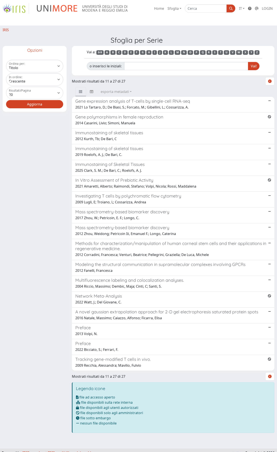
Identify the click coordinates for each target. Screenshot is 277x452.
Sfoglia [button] (173, 8)
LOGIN (267, 8)
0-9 (100, 52)
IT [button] (240, 8)
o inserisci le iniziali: (106, 66)
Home (159, 8)
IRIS (6, 30)
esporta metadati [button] (115, 91)
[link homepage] (16, 8)
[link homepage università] (82, 8)
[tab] (80, 91)
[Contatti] (256, 8)
